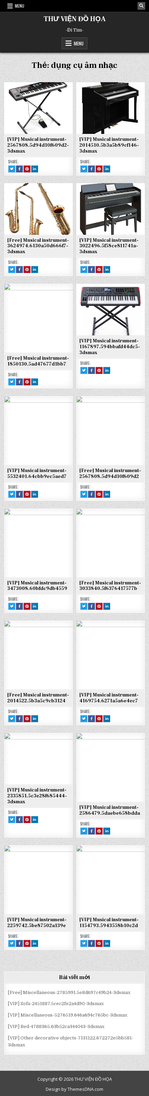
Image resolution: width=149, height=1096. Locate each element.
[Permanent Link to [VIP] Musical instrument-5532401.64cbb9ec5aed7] (38, 430)
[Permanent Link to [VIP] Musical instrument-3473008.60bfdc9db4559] (38, 542)
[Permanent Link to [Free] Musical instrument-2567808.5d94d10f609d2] (110, 430)
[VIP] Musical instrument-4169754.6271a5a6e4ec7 (109, 698)
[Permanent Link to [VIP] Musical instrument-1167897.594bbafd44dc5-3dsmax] (110, 309)
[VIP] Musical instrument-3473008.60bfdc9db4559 (37, 586)
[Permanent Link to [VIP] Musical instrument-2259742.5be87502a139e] (38, 879)
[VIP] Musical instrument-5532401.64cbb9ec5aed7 (37, 474)
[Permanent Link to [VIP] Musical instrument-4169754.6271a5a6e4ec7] (110, 655)
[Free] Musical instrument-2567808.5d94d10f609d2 (110, 474)
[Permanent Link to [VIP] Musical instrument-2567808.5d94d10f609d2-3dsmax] (38, 108)
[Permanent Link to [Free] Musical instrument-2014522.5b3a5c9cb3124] (38, 655)
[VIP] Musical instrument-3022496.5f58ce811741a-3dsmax (109, 246)
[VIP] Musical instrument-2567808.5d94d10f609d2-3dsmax (38, 145)
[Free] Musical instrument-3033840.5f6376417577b (110, 586)
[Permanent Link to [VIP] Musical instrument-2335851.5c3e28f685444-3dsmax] (38, 759)
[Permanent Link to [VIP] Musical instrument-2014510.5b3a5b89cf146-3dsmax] (110, 108)
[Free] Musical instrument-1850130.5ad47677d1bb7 (38, 361)
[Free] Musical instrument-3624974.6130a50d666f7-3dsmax (38, 246)
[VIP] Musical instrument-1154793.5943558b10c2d (109, 923)
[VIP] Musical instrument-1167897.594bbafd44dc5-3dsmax (109, 347)
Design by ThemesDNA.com (74, 1089)
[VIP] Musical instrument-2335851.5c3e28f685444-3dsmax (37, 796)
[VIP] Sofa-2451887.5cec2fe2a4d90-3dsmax (56, 1003)
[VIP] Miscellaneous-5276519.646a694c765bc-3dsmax (67, 1015)
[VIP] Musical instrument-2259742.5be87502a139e (37, 923)
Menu (19, 6)
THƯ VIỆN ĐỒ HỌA (75, 19)
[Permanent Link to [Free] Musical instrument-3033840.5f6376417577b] (110, 542)
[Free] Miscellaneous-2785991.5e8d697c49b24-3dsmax (69, 992)
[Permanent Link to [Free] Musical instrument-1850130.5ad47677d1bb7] (38, 318)
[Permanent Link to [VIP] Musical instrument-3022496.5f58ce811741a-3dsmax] (110, 209)
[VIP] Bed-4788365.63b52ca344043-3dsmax (56, 1026)
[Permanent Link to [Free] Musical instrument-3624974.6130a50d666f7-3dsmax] (38, 209)
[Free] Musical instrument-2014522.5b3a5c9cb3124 (38, 698)
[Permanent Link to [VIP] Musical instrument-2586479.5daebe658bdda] (110, 767)
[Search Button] (141, 6)
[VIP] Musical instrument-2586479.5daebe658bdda (109, 810)
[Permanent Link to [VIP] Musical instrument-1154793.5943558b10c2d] (110, 879)
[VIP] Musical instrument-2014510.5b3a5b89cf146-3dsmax (109, 145)
